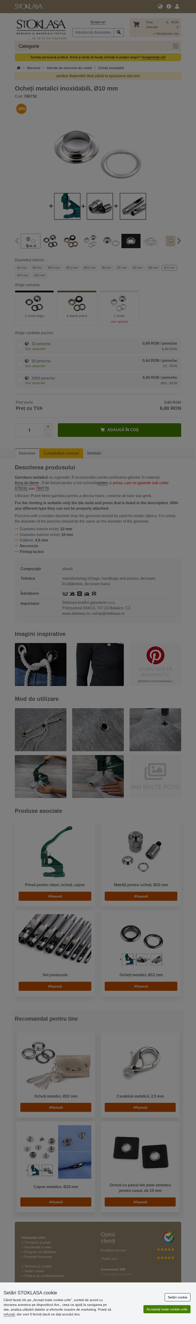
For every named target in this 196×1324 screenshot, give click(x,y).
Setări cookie (177, 1297)
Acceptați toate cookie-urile (167, 1309)
